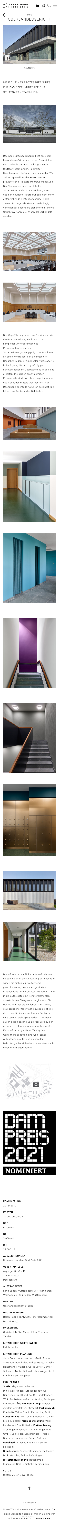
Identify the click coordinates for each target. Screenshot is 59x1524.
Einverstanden (43, 1518)
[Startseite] (15, 6)
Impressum (29, 1502)
